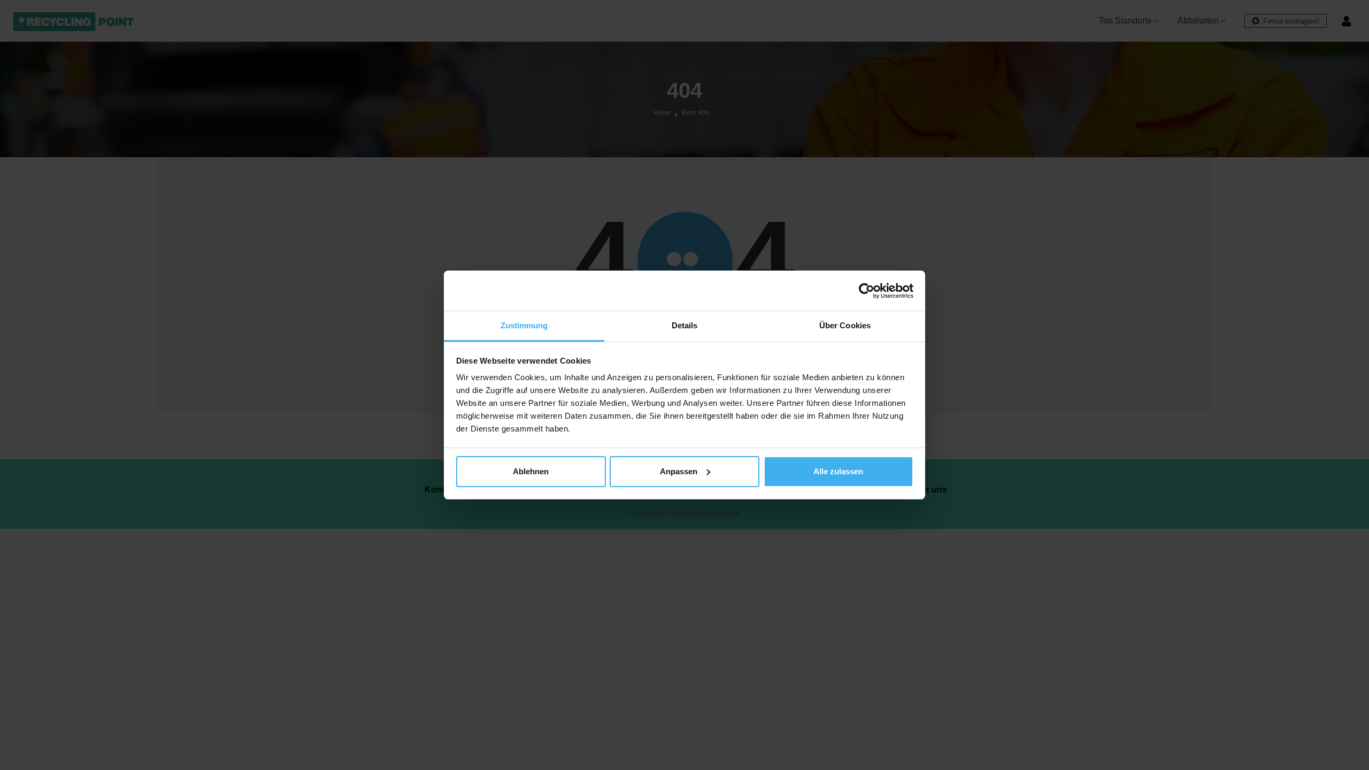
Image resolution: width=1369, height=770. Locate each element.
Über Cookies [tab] (845, 325)
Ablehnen (531, 471)
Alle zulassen (838, 471)
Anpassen (678, 471)
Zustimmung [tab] (524, 325)
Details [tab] (685, 325)
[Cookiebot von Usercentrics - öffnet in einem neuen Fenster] (866, 291)
